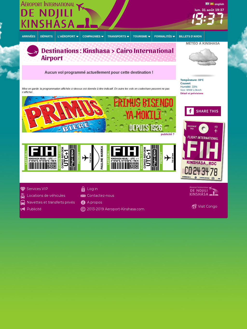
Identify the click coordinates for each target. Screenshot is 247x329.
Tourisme (140, 36)
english (219, 4)
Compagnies (91, 36)
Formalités (163, 36)
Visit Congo (207, 206)
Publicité (34, 209)
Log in (92, 189)
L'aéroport (66, 36)
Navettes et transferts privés (51, 202)
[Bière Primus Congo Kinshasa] (99, 131)
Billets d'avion (190, 36)
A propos (94, 202)
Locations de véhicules (46, 195)
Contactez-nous (100, 195)
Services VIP (37, 189)
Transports (117, 36)
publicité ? (167, 134)
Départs (46, 36)
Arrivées (28, 36)
